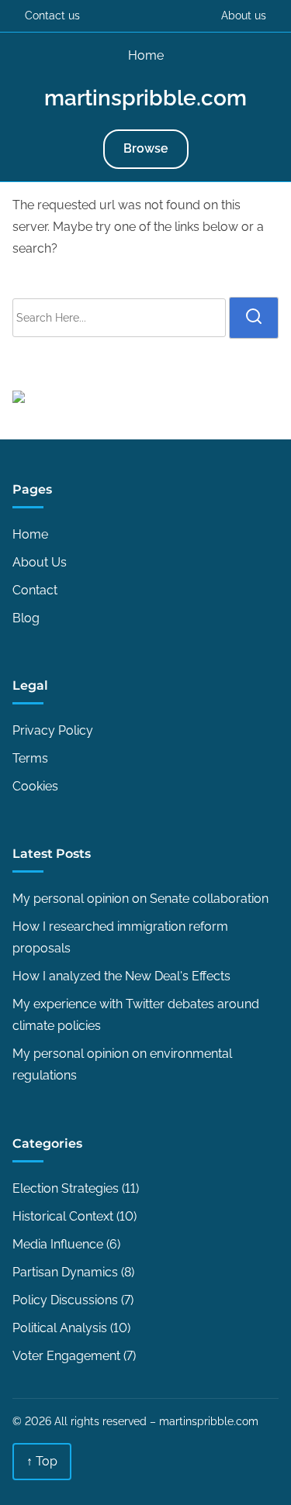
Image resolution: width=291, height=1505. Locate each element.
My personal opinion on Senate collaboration (140, 898)
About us (243, 15)
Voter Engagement (66, 1355)
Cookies (35, 786)
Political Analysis (59, 1328)
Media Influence (57, 1244)
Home (146, 55)
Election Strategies (65, 1188)
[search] (254, 318)
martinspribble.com (145, 98)
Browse (145, 148)
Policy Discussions (65, 1300)
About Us (39, 562)
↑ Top (41, 1461)
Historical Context (62, 1216)
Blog (26, 618)
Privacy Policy (52, 730)
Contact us (52, 15)
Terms (30, 758)
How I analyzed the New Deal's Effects (121, 976)
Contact (34, 590)
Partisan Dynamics (65, 1272)
